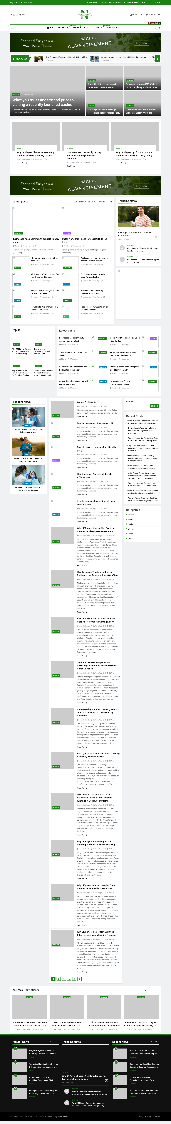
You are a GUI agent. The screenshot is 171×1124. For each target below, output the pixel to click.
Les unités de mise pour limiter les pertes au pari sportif (42, 102)
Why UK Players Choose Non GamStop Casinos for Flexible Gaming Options (137, 57)
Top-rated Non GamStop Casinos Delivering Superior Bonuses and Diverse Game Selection (110, 2)
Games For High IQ (86, 402)
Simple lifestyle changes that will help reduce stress (77, 57)
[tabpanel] (29, 1013)
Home (52, 28)
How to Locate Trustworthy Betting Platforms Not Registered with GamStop (84, 155)
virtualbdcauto (24, 159)
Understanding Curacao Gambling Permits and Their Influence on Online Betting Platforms (98, 712)
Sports (67, 233)
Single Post (64, 27)
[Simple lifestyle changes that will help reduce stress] (48, 60)
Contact (156, 1117)
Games (91, 105)
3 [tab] (151, 990)
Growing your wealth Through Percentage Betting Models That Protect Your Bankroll (103, 113)
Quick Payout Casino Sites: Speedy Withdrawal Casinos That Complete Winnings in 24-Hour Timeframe (94, 797)
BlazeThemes (63, 1117)
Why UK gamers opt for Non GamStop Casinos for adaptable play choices (104, 1025)
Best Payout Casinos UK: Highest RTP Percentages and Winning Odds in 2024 (141, 1025)
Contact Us (113, 28)
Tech (66, 317)
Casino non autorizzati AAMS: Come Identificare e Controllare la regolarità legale (67, 1025)
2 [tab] (148, 990)
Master (17, 246)
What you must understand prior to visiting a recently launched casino (43, 1080)
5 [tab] (157, 990)
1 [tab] (145, 990)
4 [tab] (154, 990)
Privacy (148, 1117)
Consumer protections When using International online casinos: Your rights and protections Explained (30, 1025)
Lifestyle (100, 27)
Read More (21, 163)
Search (129, 401)
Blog (141, 1117)
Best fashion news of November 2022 (95, 423)
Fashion (77, 27)
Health (87, 28)
